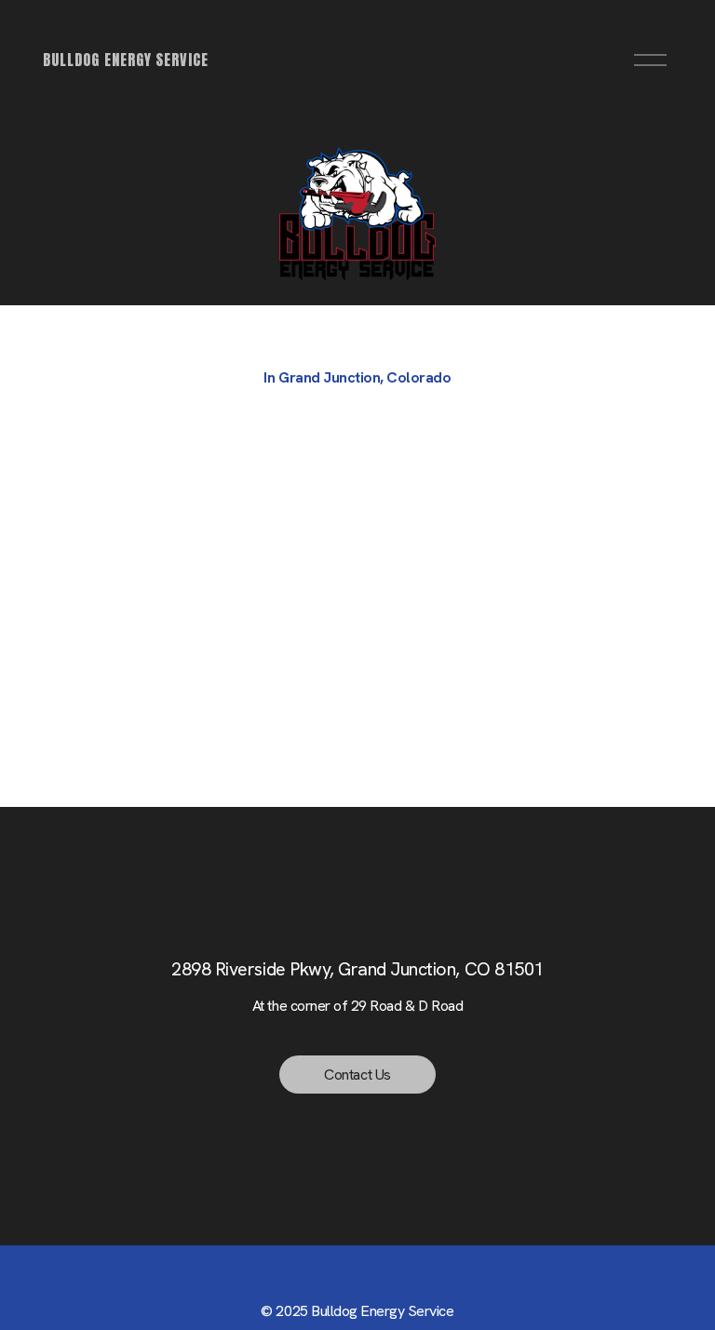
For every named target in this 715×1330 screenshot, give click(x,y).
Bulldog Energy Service (126, 59)
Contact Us (357, 1074)
